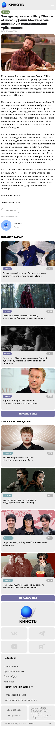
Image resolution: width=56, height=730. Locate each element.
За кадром (7, 580)
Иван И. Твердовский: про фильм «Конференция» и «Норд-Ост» (19, 459)
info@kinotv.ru (14, 716)
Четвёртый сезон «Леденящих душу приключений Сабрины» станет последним (24, 317)
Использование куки (15, 695)
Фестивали (8, 538)
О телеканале (11, 666)
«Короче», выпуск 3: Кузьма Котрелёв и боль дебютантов (25, 543)
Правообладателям (14, 671)
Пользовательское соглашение (20, 700)
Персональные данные (18, 687)
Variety (16, 195)
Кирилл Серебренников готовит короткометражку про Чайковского (20, 402)
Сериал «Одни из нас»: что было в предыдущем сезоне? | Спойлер (19, 501)
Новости (5, 12)
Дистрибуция (11, 676)
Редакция (10, 658)
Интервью (7, 453)
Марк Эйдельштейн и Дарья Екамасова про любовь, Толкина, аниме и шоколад (24, 586)
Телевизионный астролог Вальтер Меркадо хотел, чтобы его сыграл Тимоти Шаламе (24, 274)
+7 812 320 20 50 (14, 710)
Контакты (9, 681)
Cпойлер (7, 495)
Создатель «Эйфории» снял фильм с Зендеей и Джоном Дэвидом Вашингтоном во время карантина (25, 361)
